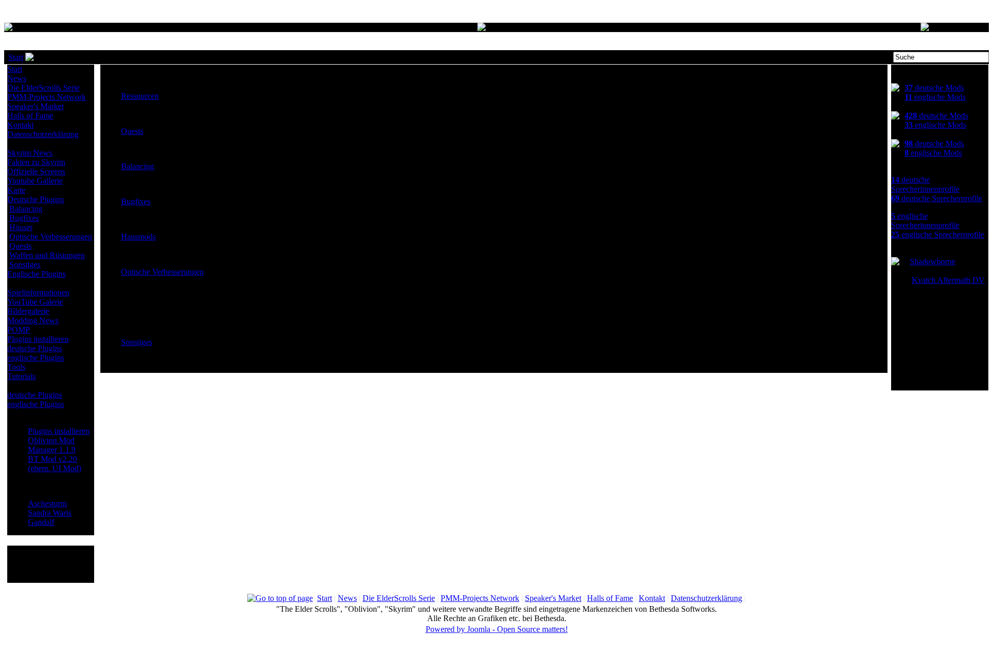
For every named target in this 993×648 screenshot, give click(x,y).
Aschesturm (47, 503)
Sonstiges (24, 264)
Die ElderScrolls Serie (43, 87)
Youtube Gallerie (35, 180)
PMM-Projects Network (46, 97)
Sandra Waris (49, 512)
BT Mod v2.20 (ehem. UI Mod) (54, 464)
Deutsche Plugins (35, 199)
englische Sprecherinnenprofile (925, 221)
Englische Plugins (36, 273)
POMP (18, 329)
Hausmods (138, 236)
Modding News (32, 320)
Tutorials (21, 376)
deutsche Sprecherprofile (936, 198)
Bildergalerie (28, 311)
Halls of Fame (30, 115)
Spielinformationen (38, 292)
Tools (16, 367)
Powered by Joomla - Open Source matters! (497, 629)
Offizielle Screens (36, 171)
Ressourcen (140, 96)
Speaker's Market (35, 106)
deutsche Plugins (34, 348)
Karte (16, 190)
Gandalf (41, 522)
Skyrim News (29, 152)
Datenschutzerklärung (43, 134)
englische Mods (935, 97)
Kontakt (20, 124)
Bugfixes (24, 218)
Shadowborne (932, 261)
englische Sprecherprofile (937, 234)
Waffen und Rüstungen (47, 255)
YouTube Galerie (35, 301)
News (16, 78)
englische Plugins (35, 357)
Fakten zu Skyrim (36, 162)
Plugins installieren (38, 339)
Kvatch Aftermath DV (948, 280)
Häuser (21, 227)
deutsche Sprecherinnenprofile (925, 184)
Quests (20, 246)
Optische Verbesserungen (50, 236)
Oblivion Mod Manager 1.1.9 (52, 445)
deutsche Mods (934, 87)
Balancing (25, 208)
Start (15, 57)
